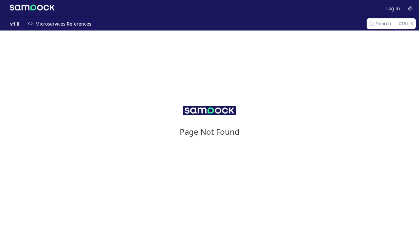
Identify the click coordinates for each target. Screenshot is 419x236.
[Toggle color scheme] (410, 8)
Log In (393, 8)
